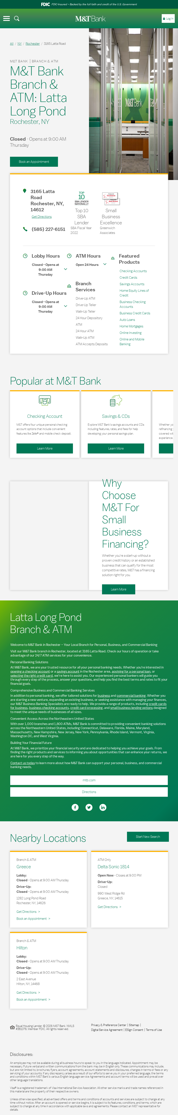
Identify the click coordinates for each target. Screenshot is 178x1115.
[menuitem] (16, 18)
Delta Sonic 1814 (113, 866)
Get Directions (37, 216)
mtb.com (89, 780)
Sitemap (134, 1025)
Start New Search (148, 837)
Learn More (34, 446)
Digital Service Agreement (107, 1030)
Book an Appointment (34, 162)
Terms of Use (154, 1030)
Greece (23, 866)
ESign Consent (134, 1030)
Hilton (21, 947)
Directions (53, 790)
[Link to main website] (90, 19)
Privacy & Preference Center (108, 1025)
